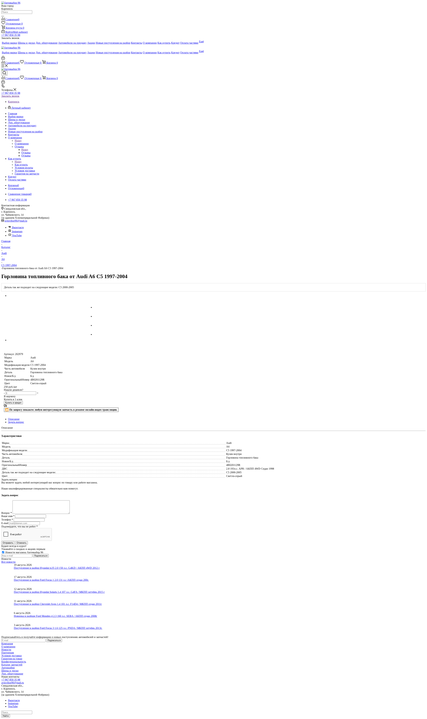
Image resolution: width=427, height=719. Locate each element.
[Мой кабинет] (3, 58)
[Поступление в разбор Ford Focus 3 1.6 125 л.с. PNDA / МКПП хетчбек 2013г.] (7, 630)
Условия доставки (11, 655)
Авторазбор (8, 667)
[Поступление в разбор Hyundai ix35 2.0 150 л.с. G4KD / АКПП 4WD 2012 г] (7, 569)
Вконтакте (18, 227)
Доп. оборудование (12, 673)
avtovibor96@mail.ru (16, 220)
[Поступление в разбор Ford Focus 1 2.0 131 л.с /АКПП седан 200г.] (7, 582)
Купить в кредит (13, 402)
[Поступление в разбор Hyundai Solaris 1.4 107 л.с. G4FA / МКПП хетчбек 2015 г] (7, 594)
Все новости (8, 561)
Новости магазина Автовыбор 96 (24, 552)
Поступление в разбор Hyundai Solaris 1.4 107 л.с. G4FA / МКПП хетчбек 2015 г (59, 592)
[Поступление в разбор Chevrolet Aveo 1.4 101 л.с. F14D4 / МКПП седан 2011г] (7, 606)
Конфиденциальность (13, 661)
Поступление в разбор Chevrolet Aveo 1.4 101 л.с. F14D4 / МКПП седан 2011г (58, 604)
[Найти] (2, 16)
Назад (18, 140)
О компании (22, 143)
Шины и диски (10, 670)
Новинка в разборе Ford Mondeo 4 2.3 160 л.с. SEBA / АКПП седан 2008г (55, 616)
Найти (6, 716)
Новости (6, 649)
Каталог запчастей (11, 664)
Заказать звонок (10, 96)
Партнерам (7, 652)
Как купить (21, 164)
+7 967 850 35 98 (10, 35)
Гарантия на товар (11, 658)
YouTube (17, 235)
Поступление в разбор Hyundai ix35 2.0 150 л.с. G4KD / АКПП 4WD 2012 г (57, 567)
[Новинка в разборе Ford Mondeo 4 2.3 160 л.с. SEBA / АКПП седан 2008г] (7, 618)
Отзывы (26, 152)
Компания (7, 643)
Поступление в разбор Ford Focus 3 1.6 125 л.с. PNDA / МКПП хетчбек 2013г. (58, 628)
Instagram (17, 231)
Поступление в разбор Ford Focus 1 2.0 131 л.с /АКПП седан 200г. (51, 580)
